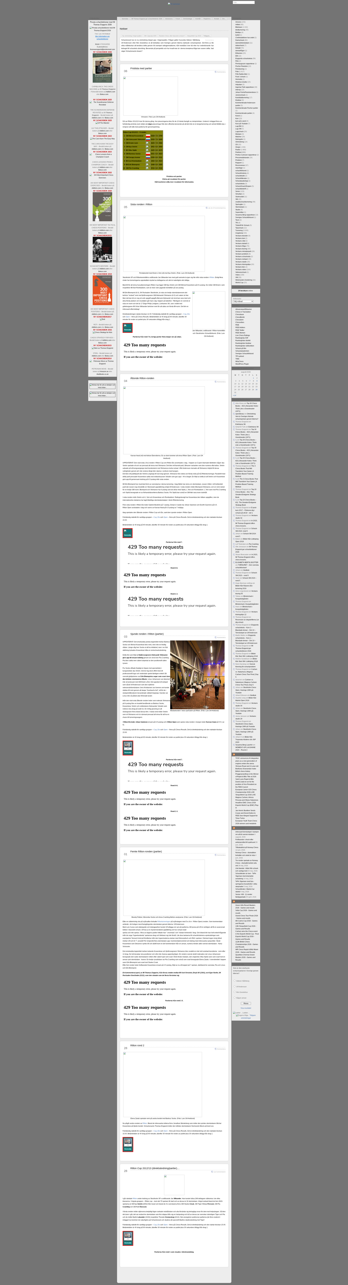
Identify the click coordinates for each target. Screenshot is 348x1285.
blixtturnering (240, 30)
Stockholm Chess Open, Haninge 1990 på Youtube (245, 690)
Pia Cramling (254, 544)
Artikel (237, 25)
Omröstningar (187, 19)
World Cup (239, 283)
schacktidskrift (240, 189)
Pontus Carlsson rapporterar (245, 155)
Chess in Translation (243, 312)
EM (236, 56)
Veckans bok (240, 238)
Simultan (238, 194)
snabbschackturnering (243, 202)
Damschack (239, 40)
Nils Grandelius (242, 992)
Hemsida (238, 79)
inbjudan (238, 85)
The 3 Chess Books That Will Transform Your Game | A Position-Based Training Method (245, 471)
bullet (237, 35)
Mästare (238, 134)
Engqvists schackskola (243, 58)
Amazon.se (104, 371)
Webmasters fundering (243, 280)
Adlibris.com (110, 92)
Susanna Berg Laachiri (243, 745)
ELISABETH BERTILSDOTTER (246, 562)
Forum (178, 19)
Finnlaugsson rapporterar (244, 64)
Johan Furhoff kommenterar (245, 92)
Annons (238, 22)
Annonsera (169, 19)
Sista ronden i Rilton (141, 204)
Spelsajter (239, 204)
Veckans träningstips (243, 264)
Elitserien (238, 53)
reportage (239, 168)
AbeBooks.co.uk (102, 374)
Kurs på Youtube (241, 124)
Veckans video (240, 269)
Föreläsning (239, 69)
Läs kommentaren (220, 1172)
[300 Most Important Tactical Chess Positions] (102, 221)
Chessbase (239, 314)
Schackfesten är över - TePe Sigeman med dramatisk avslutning (245, 876)
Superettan (239, 212)
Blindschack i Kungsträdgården (247, 604)
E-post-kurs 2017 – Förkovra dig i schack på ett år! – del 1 (246, 510)
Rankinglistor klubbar (243, 343)
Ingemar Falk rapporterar (244, 87)
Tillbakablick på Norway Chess (246, 847)
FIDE (237, 325)
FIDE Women (240, 333)
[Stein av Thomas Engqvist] (102, 348)
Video (237, 275)
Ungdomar (239, 233)
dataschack (239, 45)
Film (237, 61)
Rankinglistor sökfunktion (244, 346)
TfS (236, 223)
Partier (237, 150)
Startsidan (125, 19)
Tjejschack (239, 228)
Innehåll (197, 19)
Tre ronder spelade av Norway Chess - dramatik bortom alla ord (246, 863)
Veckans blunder (241, 236)
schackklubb (240, 176)
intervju (238, 90)
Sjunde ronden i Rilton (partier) (147, 634)
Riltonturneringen (163, 921)
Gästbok (246, 570)
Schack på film (240, 348)
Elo (188, 314)
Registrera (206, 19)
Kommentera (209, 40)
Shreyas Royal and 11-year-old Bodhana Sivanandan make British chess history (246, 768)
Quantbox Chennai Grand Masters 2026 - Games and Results (245, 957)
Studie (237, 210)
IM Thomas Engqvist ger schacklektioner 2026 (146, 19)
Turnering (239, 230)
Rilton (212, 277)
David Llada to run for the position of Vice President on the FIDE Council (246, 784)
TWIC (237, 359)
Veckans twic (240, 267)
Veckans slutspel (241, 259)
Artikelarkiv (237, 299)
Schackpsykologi (241, 181)
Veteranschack (240, 272)
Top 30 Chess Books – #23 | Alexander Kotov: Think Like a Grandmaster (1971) (246, 442)
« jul (234, 395)
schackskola (240, 184)
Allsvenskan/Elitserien (243, 309)
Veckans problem (241, 254)
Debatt (237, 48)
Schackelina (240, 828)
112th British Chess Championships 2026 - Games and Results (246, 944)
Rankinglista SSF (241, 338)
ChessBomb (240, 317)
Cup (185, 314)
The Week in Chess (242, 901)
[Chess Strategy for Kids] (102, 332)
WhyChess (239, 361)
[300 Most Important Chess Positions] (102, 305)
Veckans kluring (241, 249)
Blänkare (238, 27)
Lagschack (239, 131)
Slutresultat (239, 197)
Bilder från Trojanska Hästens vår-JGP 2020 (245, 739)
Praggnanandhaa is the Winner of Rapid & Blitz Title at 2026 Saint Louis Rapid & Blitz (247, 776)
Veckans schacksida (242, 256)
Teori (237, 220)
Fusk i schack (240, 77)
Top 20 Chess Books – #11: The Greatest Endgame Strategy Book (245, 502)
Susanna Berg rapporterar (245, 215)
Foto (237, 71)
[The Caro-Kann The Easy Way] (102, 139)
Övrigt (237, 147)
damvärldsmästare (242, 43)
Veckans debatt (241, 243)
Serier (237, 191)
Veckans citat (240, 241)
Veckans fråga (240, 246)
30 (256, 390)
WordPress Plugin (242, 364)
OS (236, 144)
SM (236, 199)
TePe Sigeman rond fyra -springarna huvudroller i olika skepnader (246, 883)
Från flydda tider (241, 74)
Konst (237, 116)
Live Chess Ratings (242, 335)
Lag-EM (238, 126)
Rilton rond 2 (137, 1045)
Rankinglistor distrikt (242, 340)
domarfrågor (240, 51)
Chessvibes (239, 322)
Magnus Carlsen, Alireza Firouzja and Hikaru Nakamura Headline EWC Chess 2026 (246, 799)
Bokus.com (104, 94)
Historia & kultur (241, 82)
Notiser (124, 28)
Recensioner (240, 165)
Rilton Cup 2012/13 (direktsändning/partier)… (155, 1168)
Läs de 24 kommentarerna (217, 208)
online (245, 291)
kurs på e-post (240, 121)
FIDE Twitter (239, 330)
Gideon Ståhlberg (242, 981)
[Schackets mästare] (102, 262)
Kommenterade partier (243, 113)
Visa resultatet (246, 1008)
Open (128, 317)
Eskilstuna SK (240, 424)
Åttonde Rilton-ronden (142, 378)
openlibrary (239, 414)
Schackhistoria (240, 173)
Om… (224, 19)
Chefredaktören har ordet (244, 38)
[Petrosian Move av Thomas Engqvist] (102, 364)
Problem (238, 160)
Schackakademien (242, 351)
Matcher (238, 137)
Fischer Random (241, 66)
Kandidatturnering (242, 98)
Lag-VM (238, 129)
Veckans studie (241, 262)
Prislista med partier (141, 68)
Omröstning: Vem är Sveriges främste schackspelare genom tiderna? (246, 416)
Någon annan (241, 998)
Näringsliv (239, 139)
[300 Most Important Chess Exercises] (102, 178)
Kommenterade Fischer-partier (246, 108)
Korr (237, 118)
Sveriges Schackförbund (244, 217)
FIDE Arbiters (240, 327)
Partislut (238, 152)
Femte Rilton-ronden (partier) (146, 851)
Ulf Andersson (241, 987)
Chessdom (239, 320)
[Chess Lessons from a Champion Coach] (102, 157)
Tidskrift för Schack (242, 225)
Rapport (238, 163)
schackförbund (240, 171)
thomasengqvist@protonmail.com (102, 49)
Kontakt (216, 19)
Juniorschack (240, 95)
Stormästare (239, 207)
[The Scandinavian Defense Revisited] (102, 105)
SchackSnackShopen (243, 186)
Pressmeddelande (242, 158)
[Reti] (102, 319)
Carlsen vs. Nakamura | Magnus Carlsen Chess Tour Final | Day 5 (246, 682)
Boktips (238, 32)
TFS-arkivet (239, 356)
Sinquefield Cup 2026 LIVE (245, 795)
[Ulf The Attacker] (102, 123)
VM (236, 277)
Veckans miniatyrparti (243, 251)
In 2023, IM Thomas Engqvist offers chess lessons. (246, 523)
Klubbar (238, 100)
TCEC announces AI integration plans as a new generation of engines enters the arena (247, 760)
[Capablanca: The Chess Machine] (102, 82)
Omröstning (239, 142)
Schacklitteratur (241, 178)
